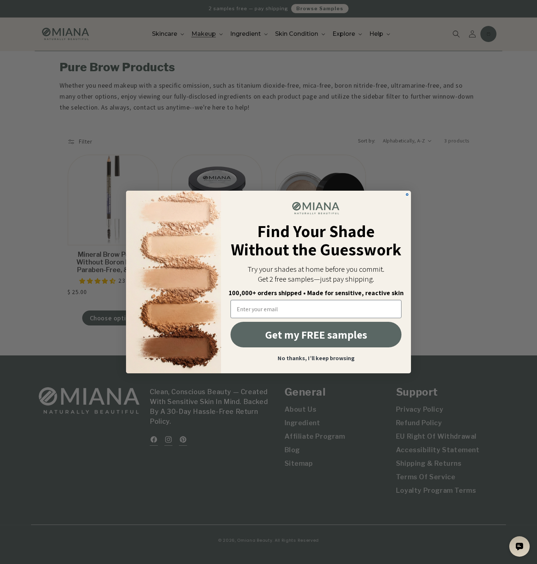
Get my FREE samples (316, 334)
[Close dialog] (407, 194)
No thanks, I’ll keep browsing (316, 358)
